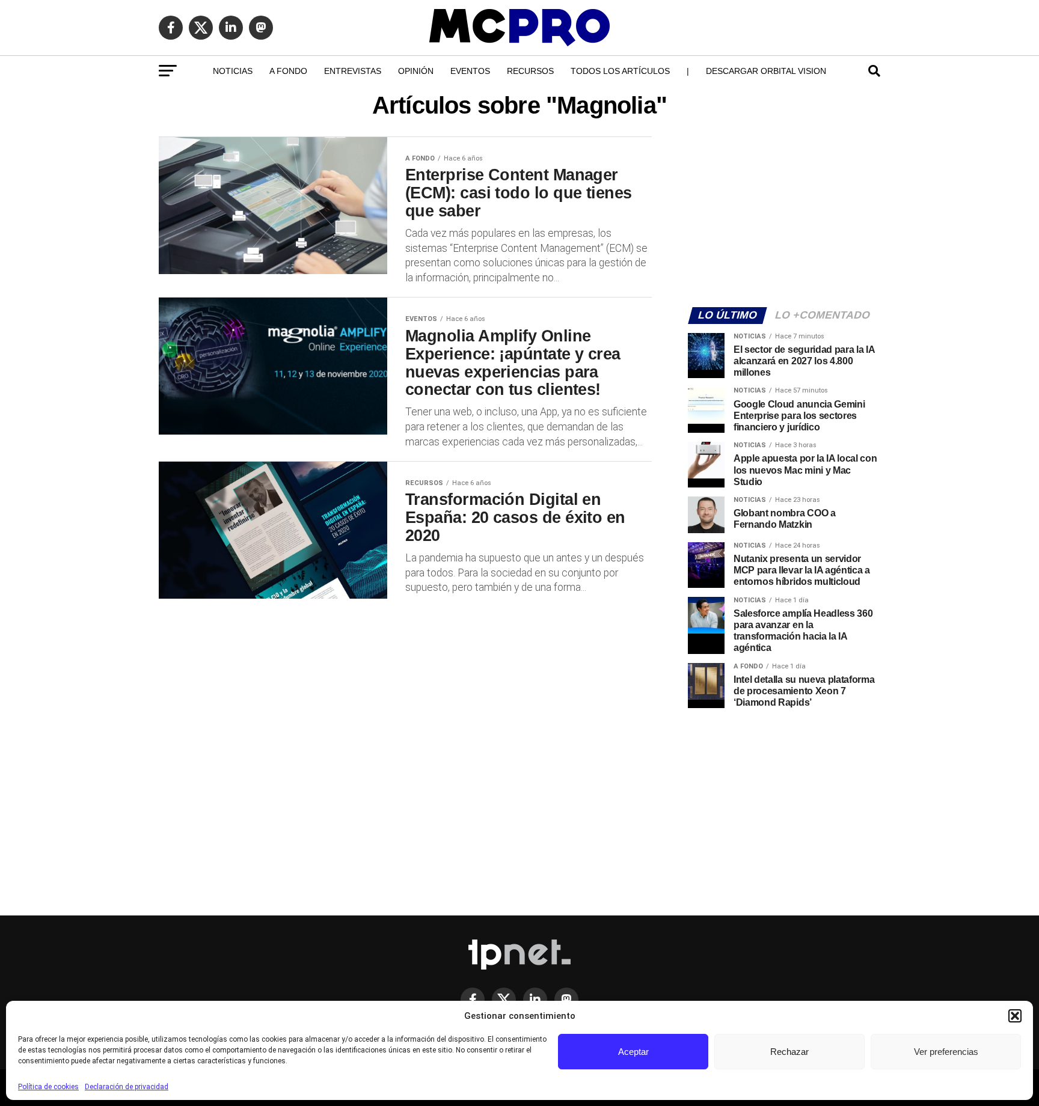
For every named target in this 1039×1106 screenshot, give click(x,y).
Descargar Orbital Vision (766, 71)
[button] (1015, 1016)
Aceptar (633, 1051)
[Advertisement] (784, 214)
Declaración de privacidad (126, 1087)
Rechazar (789, 1051)
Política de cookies (48, 1087)
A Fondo (288, 71)
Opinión (416, 71)
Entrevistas (352, 71)
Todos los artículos (620, 71)
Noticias (233, 71)
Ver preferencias (946, 1051)
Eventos (470, 71)
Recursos (530, 71)
